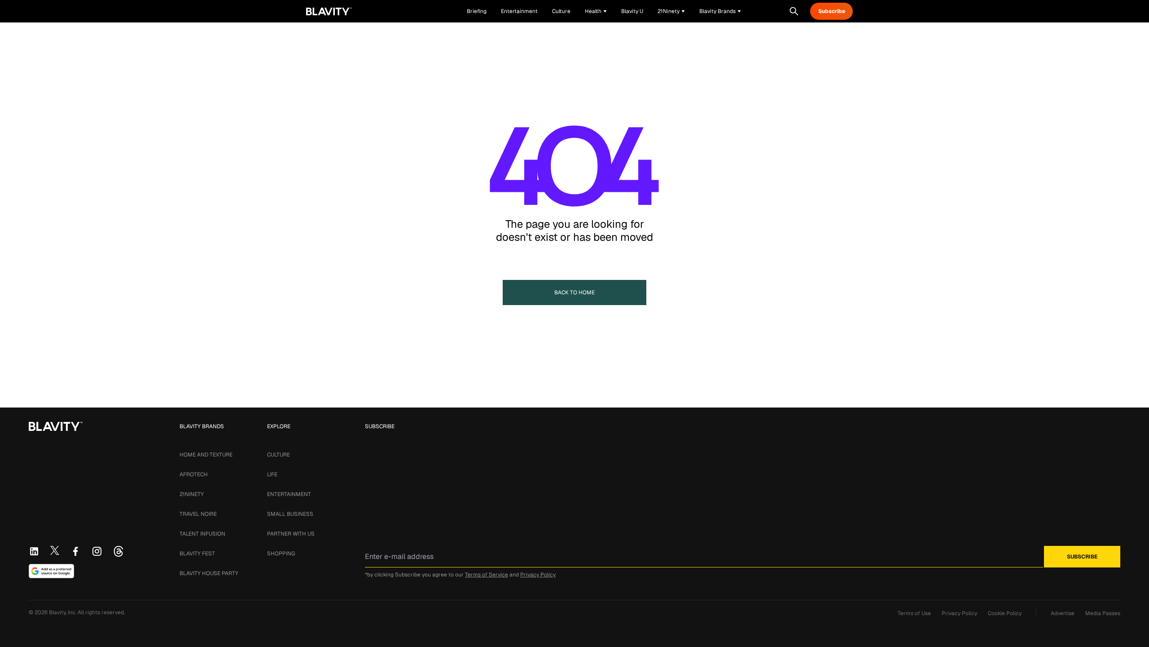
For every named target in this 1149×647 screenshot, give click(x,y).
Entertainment (289, 494)
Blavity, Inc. (63, 612)
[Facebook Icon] (75, 551)
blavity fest (197, 553)
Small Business (290, 514)
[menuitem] (596, 11)
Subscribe (831, 11)
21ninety (192, 494)
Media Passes (1102, 613)
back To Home (574, 292)
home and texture (206, 454)
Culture (278, 454)
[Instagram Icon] (97, 551)
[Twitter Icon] (54, 550)
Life (272, 474)
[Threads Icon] (118, 551)
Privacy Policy (538, 574)
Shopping (281, 553)
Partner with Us (291, 533)
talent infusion (202, 533)
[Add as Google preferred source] (51, 571)
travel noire (198, 514)
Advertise (1062, 613)
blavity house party (209, 573)
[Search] (794, 11)
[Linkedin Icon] (34, 551)
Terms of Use (914, 613)
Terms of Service (486, 574)
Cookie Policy (1005, 613)
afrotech (194, 474)
